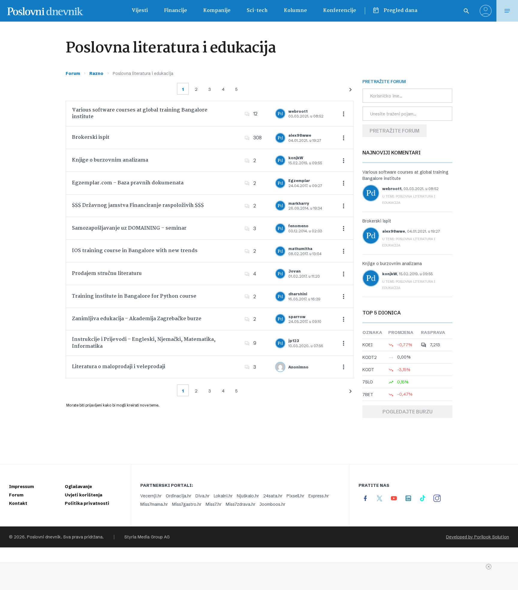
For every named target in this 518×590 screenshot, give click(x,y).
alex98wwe (299, 135)
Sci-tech (257, 11)
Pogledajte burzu (408, 412)
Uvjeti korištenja (83, 495)
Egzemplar (299, 180)
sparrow (296, 316)
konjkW (295, 158)
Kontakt (18, 503)
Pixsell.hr (295, 496)
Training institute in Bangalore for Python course (134, 296)
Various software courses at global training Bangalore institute (139, 113)
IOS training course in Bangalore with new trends (135, 251)
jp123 (293, 340)
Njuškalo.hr (248, 496)
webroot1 (298, 111)
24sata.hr (272, 496)
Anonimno (298, 367)
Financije (175, 11)
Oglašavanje (78, 486)
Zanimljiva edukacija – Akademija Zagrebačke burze (136, 319)
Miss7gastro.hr (186, 504)
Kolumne (295, 11)
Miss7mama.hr (154, 504)
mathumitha (300, 248)
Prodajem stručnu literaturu (107, 274)
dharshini (297, 294)
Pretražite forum (394, 131)
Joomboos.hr (272, 504)
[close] (488, 566)
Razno (96, 73)
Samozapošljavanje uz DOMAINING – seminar (129, 228)
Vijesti (140, 11)
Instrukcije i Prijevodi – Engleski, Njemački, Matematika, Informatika (144, 342)
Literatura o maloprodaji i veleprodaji (118, 367)
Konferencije (339, 11)
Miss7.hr (214, 504)
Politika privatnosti (87, 503)
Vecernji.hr (151, 496)
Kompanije (217, 11)
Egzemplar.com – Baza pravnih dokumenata (127, 183)
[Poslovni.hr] (45, 11)
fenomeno (298, 226)
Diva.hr (202, 496)
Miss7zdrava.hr (240, 504)
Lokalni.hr (223, 496)
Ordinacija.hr (178, 496)
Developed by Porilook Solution (477, 537)
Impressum (21, 486)
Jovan (294, 271)
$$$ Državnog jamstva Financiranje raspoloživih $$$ (138, 205)
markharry (298, 203)
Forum (73, 73)
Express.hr (318, 496)
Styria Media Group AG (147, 537)
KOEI (367, 344)
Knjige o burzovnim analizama (110, 160)
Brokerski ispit (90, 137)
